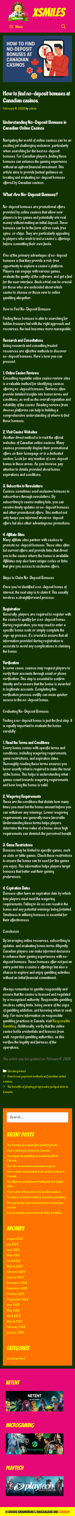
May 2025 (13, 1310)
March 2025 (15, 1321)
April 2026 (13, 1261)
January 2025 (15, 1332)
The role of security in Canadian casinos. (31, 1166)
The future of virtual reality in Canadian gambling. (36, 1197)
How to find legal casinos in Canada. (28, 1151)
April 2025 (14, 1316)
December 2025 (17, 1283)
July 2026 (12, 1244)
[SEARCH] (63, 27)
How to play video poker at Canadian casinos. (34, 1192)
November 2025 (17, 1288)
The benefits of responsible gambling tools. (32, 1145)
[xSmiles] (37, 11)
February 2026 (16, 1272)
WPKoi (64, 1511)
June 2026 (13, 1250)
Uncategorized (17, 1071)
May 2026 (13, 1255)
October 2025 (16, 1294)
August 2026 (15, 1239)
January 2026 (15, 1277)
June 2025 (13, 1305)
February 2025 (16, 1327)
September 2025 (17, 1299)
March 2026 (14, 1266)
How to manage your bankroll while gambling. (34, 1213)
